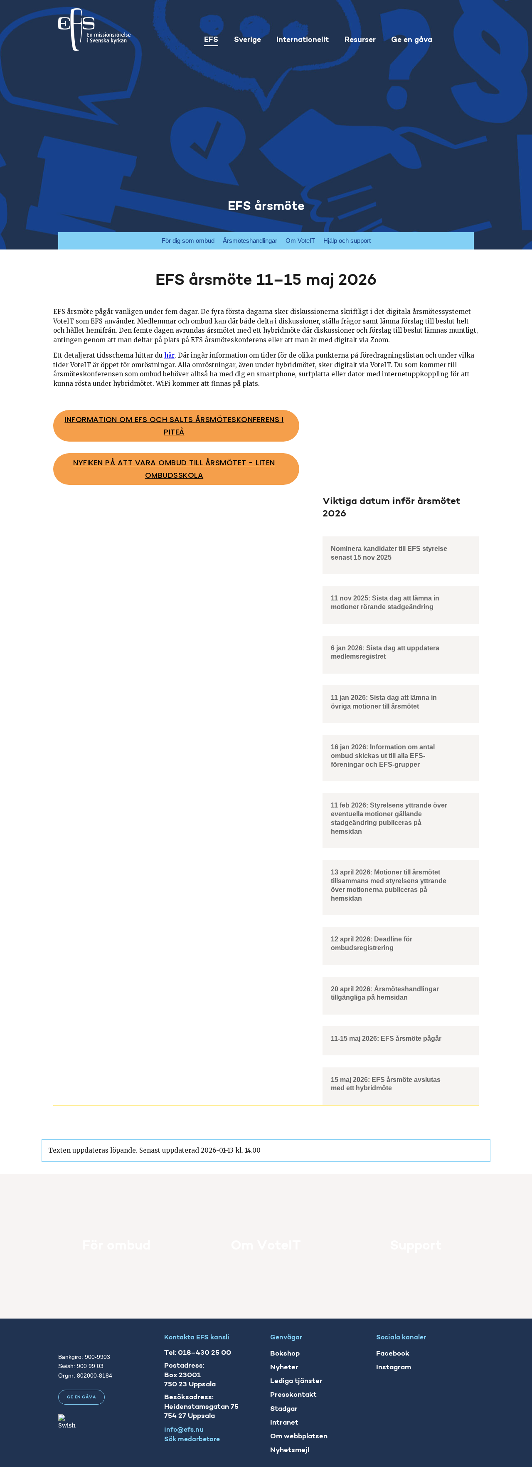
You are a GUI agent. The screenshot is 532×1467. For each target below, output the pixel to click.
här (169, 355)
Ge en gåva (81, 1397)
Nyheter (284, 1367)
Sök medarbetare (192, 1439)
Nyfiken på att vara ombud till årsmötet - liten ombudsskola (174, 469)
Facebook (392, 1353)
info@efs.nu (184, 1429)
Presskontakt (293, 1394)
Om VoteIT (300, 240)
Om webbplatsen (299, 1436)
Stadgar (284, 1408)
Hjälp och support (347, 240)
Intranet (284, 1422)
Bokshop (285, 1353)
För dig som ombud (188, 240)
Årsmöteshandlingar (250, 240)
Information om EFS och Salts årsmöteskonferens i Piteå (173, 425)
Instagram (393, 1367)
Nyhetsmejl (289, 1450)
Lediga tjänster (296, 1381)
